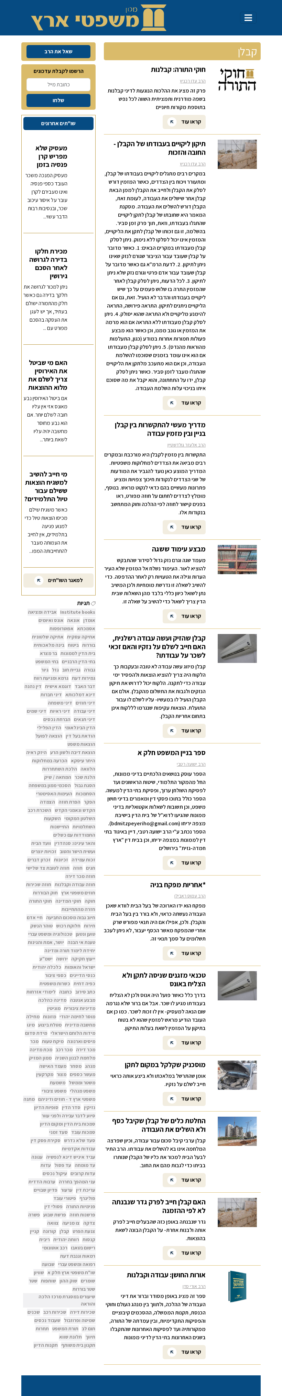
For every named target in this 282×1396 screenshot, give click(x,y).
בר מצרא (48, 653)
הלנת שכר (85, 777)
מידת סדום (36, 1033)
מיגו (31, 1025)
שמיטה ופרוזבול (79, 1320)
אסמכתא (86, 628)
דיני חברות (51, 694)
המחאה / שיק (57, 777)
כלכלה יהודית (47, 967)
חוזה (78, 868)
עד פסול (62, 1165)
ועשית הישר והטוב (77, 851)
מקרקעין (44, 1074)
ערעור (67, 1190)
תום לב (88, 1328)
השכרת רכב (39, 810)
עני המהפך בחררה (77, 1182)
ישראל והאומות (80, 967)
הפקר (89, 802)
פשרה (34, 1215)
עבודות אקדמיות (78, 1149)
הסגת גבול (84, 785)
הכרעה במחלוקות (49, 761)
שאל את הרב (58, 51)
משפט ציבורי (54, 1091)
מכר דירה (85, 1049)
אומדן (89, 620)
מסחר (76, 1066)
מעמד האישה (52, 1066)
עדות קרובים (82, 1173)
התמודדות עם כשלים (74, 835)
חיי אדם (35, 917)
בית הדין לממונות (78, 653)
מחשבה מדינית (80, 1025)
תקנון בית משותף (78, 1345)
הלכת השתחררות (59, 769)
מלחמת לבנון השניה (75, 1058)
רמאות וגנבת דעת (77, 1256)
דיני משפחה (60, 703)
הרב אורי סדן (194, 1286)
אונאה (73, 620)
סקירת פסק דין (46, 1140)
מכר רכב (64, 1049)
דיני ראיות (60, 711)
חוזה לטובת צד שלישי (47, 868)
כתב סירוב (85, 992)
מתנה (29, 1099)
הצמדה (47, 802)
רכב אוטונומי (54, 1248)
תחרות (42, 1328)
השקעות (52, 818)
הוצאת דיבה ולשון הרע (72, 752)
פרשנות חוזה (82, 1215)
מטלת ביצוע (50, 1025)
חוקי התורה (40, 901)
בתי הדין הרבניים (78, 661)
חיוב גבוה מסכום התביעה (70, 917)
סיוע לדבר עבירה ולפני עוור (68, 1116)
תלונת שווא (70, 1337)
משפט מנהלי (82, 1091)
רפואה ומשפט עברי (76, 1264)
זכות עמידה (83, 860)
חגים (90, 868)
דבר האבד (85, 686)
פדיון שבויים (45, 1190)
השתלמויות (84, 827)
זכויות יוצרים (43, 851)
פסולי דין (53, 1206)
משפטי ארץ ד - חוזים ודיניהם (66, 1099)
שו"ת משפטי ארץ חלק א (71, 1272)
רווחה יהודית (66, 1239)
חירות (89, 926)
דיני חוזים (85, 703)
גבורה (89, 670)
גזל (55, 670)
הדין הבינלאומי (80, 727)
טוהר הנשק (41, 926)
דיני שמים (36, 711)
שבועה (48, 1264)
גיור (44, 670)
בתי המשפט (46, 661)
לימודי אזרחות (41, 992)
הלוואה (87, 769)
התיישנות (59, 827)
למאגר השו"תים (65, 580)
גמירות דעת (83, 678)
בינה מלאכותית (49, 645)
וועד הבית (41, 843)
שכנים (34, 1312)
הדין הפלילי (49, 727)
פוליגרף (87, 1198)
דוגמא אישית (58, 686)
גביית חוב (71, 670)
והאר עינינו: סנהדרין (74, 843)
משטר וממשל (82, 1083)
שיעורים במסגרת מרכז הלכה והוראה (67, 1300)
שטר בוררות (84, 1289)
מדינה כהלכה (52, 1000)
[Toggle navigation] (248, 18)
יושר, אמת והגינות (46, 942)
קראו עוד (190, 121)
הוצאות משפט (81, 744)
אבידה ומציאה (42, 612)
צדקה (89, 1223)
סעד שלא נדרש (79, 1140)
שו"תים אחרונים (58, 123)
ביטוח (73, 645)
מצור (61, 1074)
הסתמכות (85, 794)
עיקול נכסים (55, 1173)
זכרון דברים (39, 860)
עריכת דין (85, 1190)
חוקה (90, 901)
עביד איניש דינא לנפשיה (70, 1157)
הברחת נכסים (56, 719)
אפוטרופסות (62, 628)
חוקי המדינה (68, 901)
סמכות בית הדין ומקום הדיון (67, 1124)
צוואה (53, 1223)
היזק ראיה (36, 752)
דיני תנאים (84, 719)
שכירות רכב (54, 1312)
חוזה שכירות (38, 884)
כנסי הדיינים (82, 975)
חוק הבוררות (45, 893)
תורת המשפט (65, 1328)
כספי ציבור (55, 975)
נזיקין (89, 1107)
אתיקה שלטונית (48, 637)
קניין (34, 1231)
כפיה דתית (84, 983)
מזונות (49, 1016)
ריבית (44, 1239)
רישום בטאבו (83, 1248)
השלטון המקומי (79, 818)
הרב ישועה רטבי (191, 764)
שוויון (39, 1272)
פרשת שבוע (54, 1215)
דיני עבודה (84, 711)
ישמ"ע (46, 959)
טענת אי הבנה (81, 942)
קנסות (89, 1239)
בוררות (88, 645)
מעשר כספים (82, 1074)
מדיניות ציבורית (79, 1008)
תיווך (90, 1337)
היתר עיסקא (83, 761)
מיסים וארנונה (81, 1041)
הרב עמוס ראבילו (190, 896)
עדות (46, 1165)
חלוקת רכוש (68, 926)
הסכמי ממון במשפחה (50, 785)
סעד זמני (58, 1132)
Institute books (77, 612)
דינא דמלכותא (80, 694)
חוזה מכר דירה (80, 876)
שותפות (48, 1281)
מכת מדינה (41, 1049)
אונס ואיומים (51, 620)
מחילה (33, 1016)
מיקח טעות (53, 1041)
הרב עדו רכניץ (193, 81)
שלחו (58, 100)
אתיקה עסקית (81, 637)
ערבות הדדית (42, 1182)
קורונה (49, 1231)
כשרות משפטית (55, 983)
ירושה (62, 959)
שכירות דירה (82, 1312)
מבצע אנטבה (82, 1000)
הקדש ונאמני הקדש (75, 810)
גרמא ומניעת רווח (51, 678)
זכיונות (61, 860)
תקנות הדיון (46, 1345)
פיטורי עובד (64, 1198)
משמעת (57, 1083)
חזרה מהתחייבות (78, 909)
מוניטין (54, 1008)
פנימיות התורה (80, 1206)
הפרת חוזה (69, 802)
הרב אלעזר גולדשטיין (186, 445)
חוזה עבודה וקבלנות (75, 884)
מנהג (90, 1066)
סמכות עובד (83, 1132)
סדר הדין (71, 1107)
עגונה (37, 1157)
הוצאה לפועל (48, 736)
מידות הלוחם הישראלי (73, 1033)
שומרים (88, 1281)
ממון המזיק (40, 1058)
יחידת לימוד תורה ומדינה (69, 950)
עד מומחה (85, 1165)
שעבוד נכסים (47, 1320)
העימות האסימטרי (54, 794)
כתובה (65, 992)
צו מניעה (71, 1223)
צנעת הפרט (84, 1231)
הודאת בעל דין (80, 736)
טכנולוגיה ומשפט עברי (50, 934)
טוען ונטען (85, 934)
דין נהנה (33, 686)
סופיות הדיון (46, 1107)
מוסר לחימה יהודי (77, 1016)
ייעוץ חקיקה (83, 959)
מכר (34, 1041)
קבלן (64, 1231)
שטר (33, 1281)
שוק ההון (68, 1281)
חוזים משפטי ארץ (78, 893)
